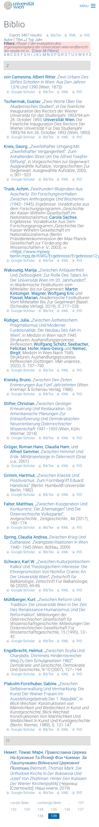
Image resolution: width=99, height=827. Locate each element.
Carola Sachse (63, 217)
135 (54, 809)
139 (54, 816)
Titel (19, 39)
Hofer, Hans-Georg (45, 348)
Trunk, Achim (16, 188)
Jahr (38, 39)
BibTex (56, 35)
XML (72, 35)
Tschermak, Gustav (22, 101)
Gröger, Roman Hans (23, 446)
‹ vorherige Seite (48, 803)
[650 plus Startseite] (49, 6)
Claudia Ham (57, 446)
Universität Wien (58, 119)
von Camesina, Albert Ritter (30, 76)
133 (27, 809)
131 (81, 803)
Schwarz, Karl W (19, 561)
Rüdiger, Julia (16, 320)
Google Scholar (23, 92)
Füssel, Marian (24, 297)
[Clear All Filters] (45, 51)
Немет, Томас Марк (23, 752)
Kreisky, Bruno (17, 379)
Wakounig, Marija (20, 270)
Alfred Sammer (24, 451)
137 (81, 809)
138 (40, 816)
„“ (46, 104)
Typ (31, 39)
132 (13, 809)
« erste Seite (19, 803)
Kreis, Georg (15, 146)
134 (40, 809)
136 (67, 809)
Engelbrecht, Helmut (23, 650)
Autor (8, 39)
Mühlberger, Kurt (20, 599)
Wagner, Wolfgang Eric (52, 293)
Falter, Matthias (18, 503)
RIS (87, 35)
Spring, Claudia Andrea (25, 537)
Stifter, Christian (19, 403)
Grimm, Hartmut (19, 475)
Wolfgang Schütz (50, 344)
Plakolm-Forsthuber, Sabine (30, 683)
